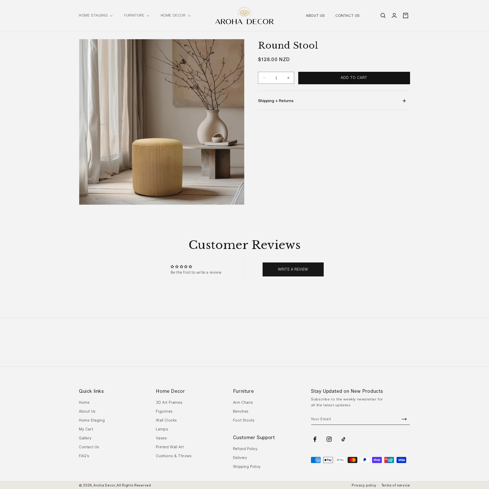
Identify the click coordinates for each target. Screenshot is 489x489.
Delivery (240, 458)
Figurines (164, 411)
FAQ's (84, 456)
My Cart (86, 429)
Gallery (85, 438)
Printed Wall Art (170, 447)
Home (84, 402)
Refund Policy (245, 449)
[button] (95, 15)
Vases (161, 438)
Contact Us (89, 447)
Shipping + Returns (275, 101)
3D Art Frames (169, 402)
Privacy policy (364, 485)
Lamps (162, 429)
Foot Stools (244, 420)
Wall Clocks (166, 420)
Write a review (293, 269)
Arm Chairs (243, 402)
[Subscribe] (404, 419)
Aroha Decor (104, 485)
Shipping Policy (247, 467)
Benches (241, 411)
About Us (87, 411)
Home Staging (92, 420)
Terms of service (396, 485)
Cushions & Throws (174, 456)
